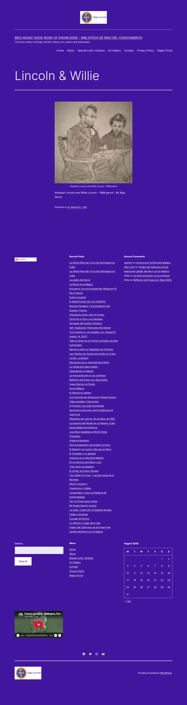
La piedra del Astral (79, 280)
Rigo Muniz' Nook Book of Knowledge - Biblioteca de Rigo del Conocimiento (78, 38)
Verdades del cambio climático (85, 323)
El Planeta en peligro (80, 392)
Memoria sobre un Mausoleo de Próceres (91, 349)
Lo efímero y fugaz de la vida (84, 523)
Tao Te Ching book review (83, 501)
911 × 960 (82, 207)
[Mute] (55, 635)
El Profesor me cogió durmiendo (86, 406)
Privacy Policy (145, 50)
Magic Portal (164, 50)
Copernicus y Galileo (80, 488)
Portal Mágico (76, 388)
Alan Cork (129, 267)
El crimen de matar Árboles (83, 471)
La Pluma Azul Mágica (81, 284)
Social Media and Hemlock (83, 427)
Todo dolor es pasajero (81, 466)
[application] (39, 624)
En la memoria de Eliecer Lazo (85, 462)
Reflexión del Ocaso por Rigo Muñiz (88, 380)
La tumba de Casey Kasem (83, 366)
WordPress (166, 673)
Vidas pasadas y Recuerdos (84, 401)
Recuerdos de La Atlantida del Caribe (89, 362)
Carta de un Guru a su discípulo (86, 319)
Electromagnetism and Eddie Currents (89, 445)
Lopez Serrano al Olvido (82, 384)
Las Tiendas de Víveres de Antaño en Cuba (92, 354)
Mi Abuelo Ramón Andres (82, 505)
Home (60, 50)
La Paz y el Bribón (79, 358)
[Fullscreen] (59, 635)
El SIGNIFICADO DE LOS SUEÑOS (87, 301)
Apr (129, 601)
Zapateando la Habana (81, 371)
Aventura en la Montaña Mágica (86, 458)
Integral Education (79, 440)
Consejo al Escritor (79, 518)
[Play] (18, 635)
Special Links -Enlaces (91, 50)
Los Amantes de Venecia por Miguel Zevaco (92, 397)
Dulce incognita (77, 297)
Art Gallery (114, 50)
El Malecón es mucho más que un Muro (90, 449)
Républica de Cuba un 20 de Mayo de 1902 (92, 418)
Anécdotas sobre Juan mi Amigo (86, 314)
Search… (19, 543)
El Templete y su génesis (82, 453)
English (22, 259)
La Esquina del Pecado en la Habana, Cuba (92, 423)
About (70, 50)
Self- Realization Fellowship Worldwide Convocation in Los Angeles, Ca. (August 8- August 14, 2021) (92, 332)
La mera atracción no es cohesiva (87, 375)
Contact (129, 50)
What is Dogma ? (78, 484)
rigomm (128, 262)
